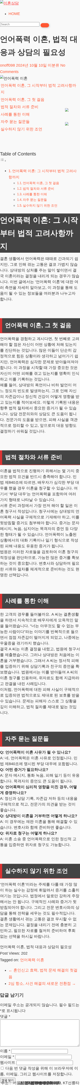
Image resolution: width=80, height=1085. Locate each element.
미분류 (53, 65)
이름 (5, 1051)
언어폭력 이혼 (32, 960)
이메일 (7, 1057)
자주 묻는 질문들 (15, 121)
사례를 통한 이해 (15, 114)
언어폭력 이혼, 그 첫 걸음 (22, 99)
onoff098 (7, 65)
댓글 (5, 1016)
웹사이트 (7, 1062)
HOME (14, 14)
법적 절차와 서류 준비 (19, 107)
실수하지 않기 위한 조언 (21, 129)
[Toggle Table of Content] (3, 160)
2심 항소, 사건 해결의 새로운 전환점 (42, 983)
